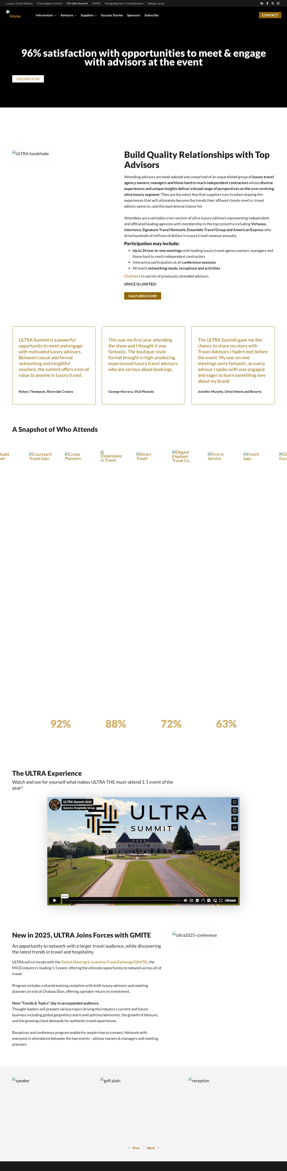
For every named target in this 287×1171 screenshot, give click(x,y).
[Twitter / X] (272, 3)
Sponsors (133, 15)
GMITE (96, 3)
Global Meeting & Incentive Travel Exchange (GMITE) (104, 962)
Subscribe (152, 15)
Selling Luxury (156, 3)
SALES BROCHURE (142, 296)
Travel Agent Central (49, 3)
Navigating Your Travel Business (124, 3)
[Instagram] (278, 3)
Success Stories (112, 15)
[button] (134, 1148)
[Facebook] (267, 3)
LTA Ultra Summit (77, 3)
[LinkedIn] (261, 3)
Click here (132, 276)
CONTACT (270, 15)
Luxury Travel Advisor (19, 3)
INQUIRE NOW (28, 79)
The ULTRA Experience (47, 773)
